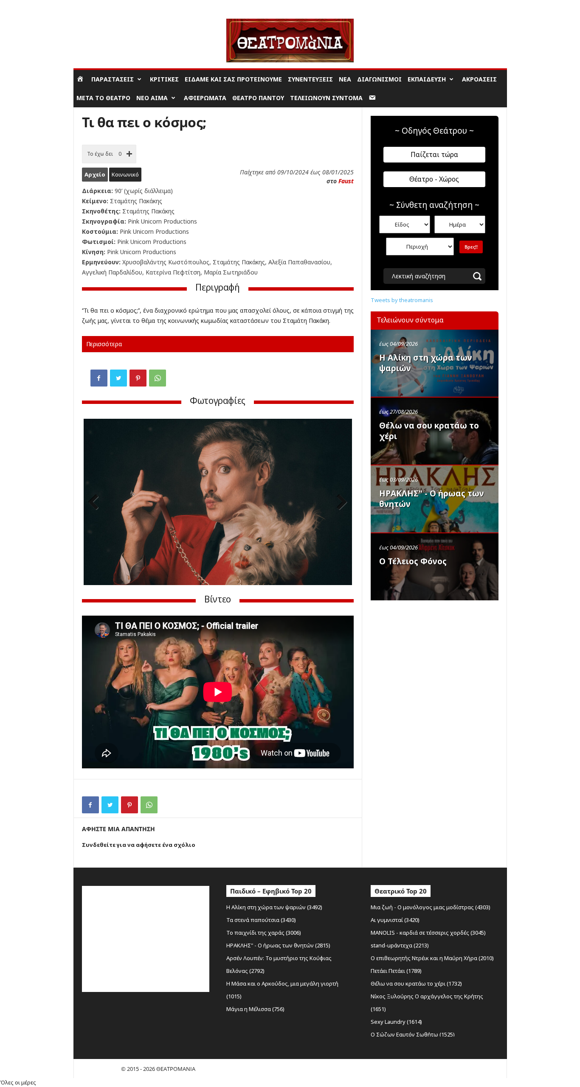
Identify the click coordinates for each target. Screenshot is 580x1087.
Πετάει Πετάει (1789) (396, 971)
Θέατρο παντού (258, 98)
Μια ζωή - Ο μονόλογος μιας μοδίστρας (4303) (430, 907)
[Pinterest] (138, 378)
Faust (346, 181)
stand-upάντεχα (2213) (400, 945)
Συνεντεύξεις (310, 79)
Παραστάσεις (112, 79)
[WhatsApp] (157, 378)
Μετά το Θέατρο (103, 98)
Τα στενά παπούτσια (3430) (261, 920)
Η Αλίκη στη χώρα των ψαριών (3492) (274, 907)
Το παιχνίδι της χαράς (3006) (263, 932)
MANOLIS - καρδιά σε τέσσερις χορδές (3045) (428, 932)
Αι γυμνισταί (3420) (395, 920)
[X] (118, 378)
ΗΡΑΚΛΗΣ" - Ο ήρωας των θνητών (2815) (278, 945)
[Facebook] (98, 378)
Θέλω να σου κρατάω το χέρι (429, 431)
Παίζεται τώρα (434, 154)
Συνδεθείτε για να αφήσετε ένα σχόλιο (138, 845)
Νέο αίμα (152, 98)
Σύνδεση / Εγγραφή (97, 6)
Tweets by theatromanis (402, 300)
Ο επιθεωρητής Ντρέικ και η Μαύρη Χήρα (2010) (432, 958)
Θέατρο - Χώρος (434, 179)
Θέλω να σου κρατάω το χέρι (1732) (416, 983)
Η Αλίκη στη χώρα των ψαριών (425, 363)
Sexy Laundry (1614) (396, 1021)
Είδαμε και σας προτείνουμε (233, 79)
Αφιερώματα (205, 98)
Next (339, 503)
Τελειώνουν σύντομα (326, 98)
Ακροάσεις (479, 79)
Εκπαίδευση (427, 79)
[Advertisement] (434, 659)
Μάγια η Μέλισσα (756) (255, 1009)
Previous (96, 503)
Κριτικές (164, 79)
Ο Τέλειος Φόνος (413, 561)
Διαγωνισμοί (379, 79)
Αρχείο (94, 174)
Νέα (345, 79)
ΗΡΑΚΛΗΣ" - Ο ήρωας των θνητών (431, 499)
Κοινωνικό (125, 174)
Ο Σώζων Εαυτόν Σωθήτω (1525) (413, 1034)
